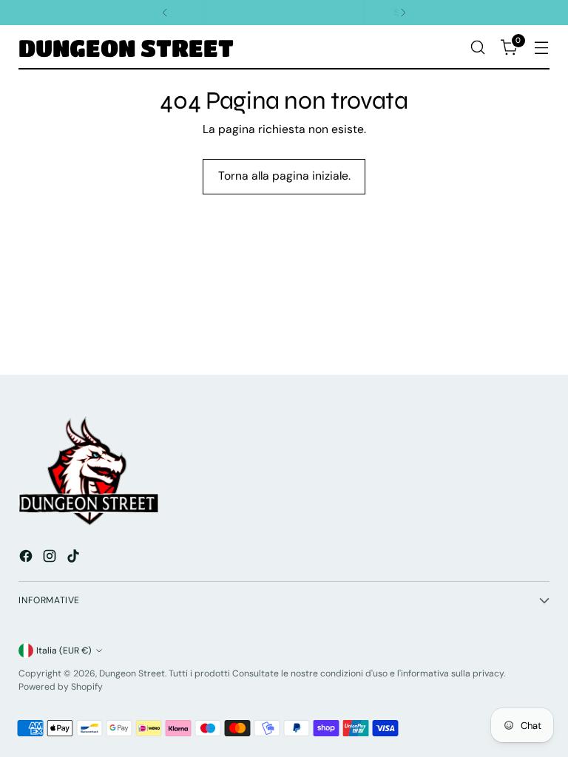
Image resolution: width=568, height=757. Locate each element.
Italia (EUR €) (64, 650)
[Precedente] (165, 12)
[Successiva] (403, 12)
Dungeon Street (132, 673)
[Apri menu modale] (542, 48)
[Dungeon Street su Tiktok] (75, 558)
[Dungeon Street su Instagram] (51, 558)
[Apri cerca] (478, 48)
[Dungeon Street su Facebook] (27, 558)
